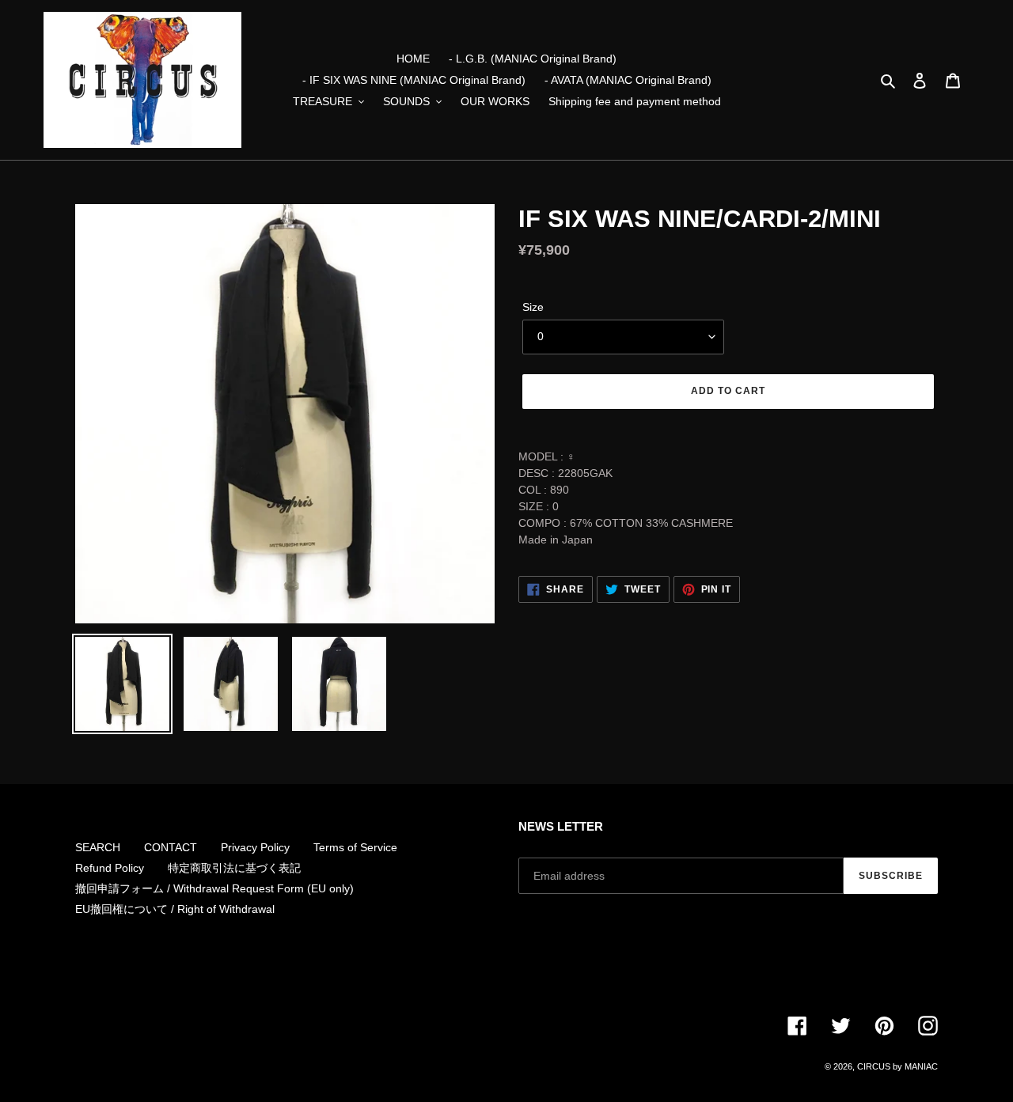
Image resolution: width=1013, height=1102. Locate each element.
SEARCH (97, 847)
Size (533, 307)
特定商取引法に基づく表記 (234, 868)
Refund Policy (109, 868)
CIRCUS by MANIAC (897, 1066)
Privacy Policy (255, 847)
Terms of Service (355, 847)
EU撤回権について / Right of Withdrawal (175, 909)
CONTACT (170, 847)
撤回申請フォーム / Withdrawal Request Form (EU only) (214, 888)
